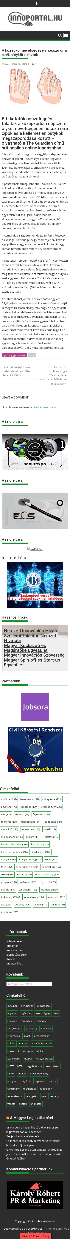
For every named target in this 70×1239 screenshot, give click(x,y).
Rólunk (10, 959)
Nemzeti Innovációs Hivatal (32, 630)
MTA (6, 867)
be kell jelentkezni (45, 407)
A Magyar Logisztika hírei (31, 1118)
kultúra (33, 836)
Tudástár (12, 946)
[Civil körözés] (35, 771)
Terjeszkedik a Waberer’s (22, 1136)
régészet (48, 882)
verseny (22, 904)
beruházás (29, 799)
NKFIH (7, 874)
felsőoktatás (31, 821)
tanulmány (28, 889)
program (9, 882)
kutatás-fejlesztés (14, 844)
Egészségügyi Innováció (14, 355)
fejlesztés (41, 814)
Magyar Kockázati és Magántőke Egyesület (26, 648)
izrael (49, 829)
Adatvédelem (15, 941)
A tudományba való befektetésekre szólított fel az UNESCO (17, 371)
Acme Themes (37, 1233)
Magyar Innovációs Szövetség (34, 655)
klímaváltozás (12, 836)
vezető (40, 904)
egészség (28, 806)
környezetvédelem (14, 852)
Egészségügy (51, 806)
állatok (58, 904)
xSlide (32, 355)
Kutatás (51, 836)
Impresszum (14, 950)
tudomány (10, 897)
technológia (49, 889)
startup (8, 889)
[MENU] (66, 35)
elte (6, 814)
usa (6, 904)
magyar (8, 859)
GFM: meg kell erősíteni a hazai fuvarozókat (34, 1149)
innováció (9, 829)
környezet (40, 844)
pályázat (28, 882)
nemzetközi (51, 867)
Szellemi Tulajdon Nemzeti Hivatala (30, 638)
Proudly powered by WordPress (22, 1228)
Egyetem (9, 806)
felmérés (9, 821)
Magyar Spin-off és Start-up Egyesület (32, 662)
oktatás (24, 874)
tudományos (34, 897)
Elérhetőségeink (16, 954)
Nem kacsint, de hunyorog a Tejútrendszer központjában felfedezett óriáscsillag (52, 375)
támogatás (56, 897)
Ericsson (22, 814)
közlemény (41, 852)
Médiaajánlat (14, 963)
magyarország (30, 859)
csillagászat (51, 799)
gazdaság (53, 821)
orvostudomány (47, 874)
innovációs (31, 829)
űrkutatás (9, 912)
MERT (51, 859)
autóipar (9, 799)
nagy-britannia (26, 867)
